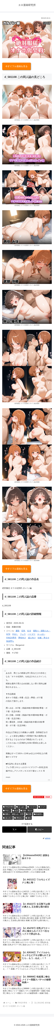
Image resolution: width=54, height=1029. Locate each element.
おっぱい (41, 634)
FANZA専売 (11, 638)
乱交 (29, 631)
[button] (39, 829)
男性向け (22, 638)
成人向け (32, 638)
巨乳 (23, 631)
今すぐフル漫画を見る (16, 66)
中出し (15, 634)
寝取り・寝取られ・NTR (14, 814)
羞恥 (18, 631)
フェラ (23, 634)
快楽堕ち (10, 641)
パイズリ (31, 634)
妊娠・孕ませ (43, 638)
